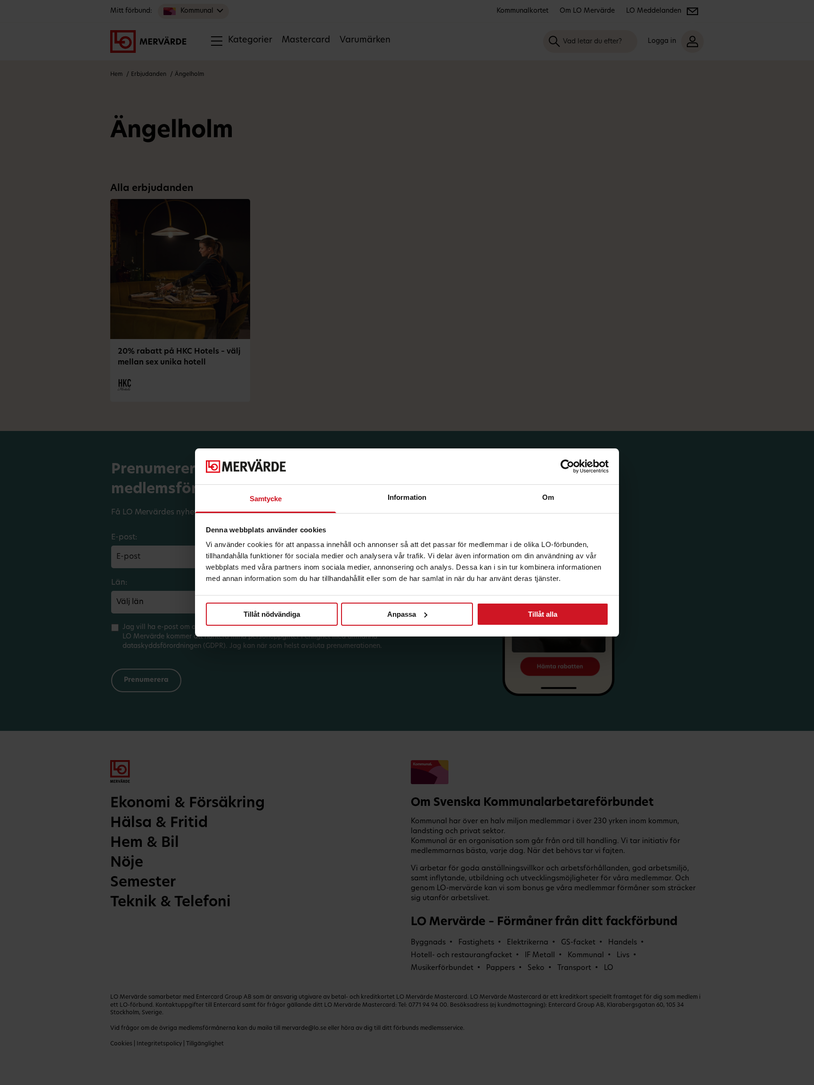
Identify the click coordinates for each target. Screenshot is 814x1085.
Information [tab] (407, 497)
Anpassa (401, 614)
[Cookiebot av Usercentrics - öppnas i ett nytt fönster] (567, 466)
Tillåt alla (542, 614)
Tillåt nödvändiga (272, 614)
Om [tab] (548, 497)
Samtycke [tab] (266, 499)
